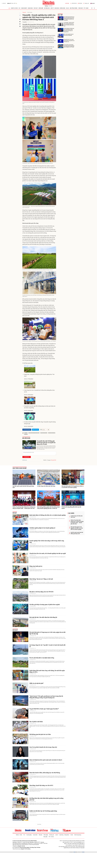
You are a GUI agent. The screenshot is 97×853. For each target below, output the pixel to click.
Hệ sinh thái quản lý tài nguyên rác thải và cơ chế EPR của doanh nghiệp (72, 486)
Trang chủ (24, 12)
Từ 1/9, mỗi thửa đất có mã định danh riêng (41, 658)
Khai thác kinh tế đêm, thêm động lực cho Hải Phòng (44, 772)
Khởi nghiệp (41, 8)
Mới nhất (4, 3)
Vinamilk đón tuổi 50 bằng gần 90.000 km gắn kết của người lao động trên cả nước (46, 442)
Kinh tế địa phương (73, 8)
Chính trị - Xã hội (14, 8)
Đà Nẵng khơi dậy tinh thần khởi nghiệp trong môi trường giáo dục (46, 799)
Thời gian (48, 460)
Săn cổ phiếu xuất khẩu (36, 721)
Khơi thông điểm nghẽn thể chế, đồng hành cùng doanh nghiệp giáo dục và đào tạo (48, 507)
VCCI (19, 8)
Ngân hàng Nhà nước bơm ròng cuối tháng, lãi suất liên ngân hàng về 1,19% (47, 671)
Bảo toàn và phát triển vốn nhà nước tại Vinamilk (68, 35)
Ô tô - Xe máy (86, 8)
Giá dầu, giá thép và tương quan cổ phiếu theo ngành (44, 604)
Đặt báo (80, 3)
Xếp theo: (45, 460)
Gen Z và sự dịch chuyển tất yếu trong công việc (43, 747)
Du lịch (67, 8)
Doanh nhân (30, 8)
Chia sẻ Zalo (36, 429)
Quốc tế (52, 8)
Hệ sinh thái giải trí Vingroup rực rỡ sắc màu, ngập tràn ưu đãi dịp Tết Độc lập (47, 633)
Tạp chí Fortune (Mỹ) (44, 432)
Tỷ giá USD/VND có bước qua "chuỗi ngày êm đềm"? (44, 709)
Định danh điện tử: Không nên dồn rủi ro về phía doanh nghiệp (47, 515)
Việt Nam (25, 434)
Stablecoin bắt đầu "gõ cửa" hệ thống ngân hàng (43, 811)
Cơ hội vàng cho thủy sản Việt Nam (46, 486)
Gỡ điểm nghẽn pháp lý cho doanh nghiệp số (42, 528)
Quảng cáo (87, 3)
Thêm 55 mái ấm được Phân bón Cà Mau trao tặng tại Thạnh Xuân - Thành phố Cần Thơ (24, 507)
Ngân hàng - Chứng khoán (59, 8)
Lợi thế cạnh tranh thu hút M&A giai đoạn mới (23, 486)
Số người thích (53, 460)
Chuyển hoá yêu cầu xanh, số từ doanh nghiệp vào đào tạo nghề (47, 553)
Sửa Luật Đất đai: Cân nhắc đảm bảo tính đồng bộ (43, 617)
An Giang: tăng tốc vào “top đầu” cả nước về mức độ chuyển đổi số (47, 645)
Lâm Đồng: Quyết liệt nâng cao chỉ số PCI (41, 785)
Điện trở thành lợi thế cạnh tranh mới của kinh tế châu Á (45, 760)
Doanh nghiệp (24, 8)
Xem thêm (39, 824)
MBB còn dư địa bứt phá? (36, 683)
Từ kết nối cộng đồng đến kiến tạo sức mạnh (71, 507)
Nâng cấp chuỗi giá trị (35, 566)
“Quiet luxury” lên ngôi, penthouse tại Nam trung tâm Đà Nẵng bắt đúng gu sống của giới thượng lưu (46, 696)
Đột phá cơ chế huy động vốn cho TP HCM (41, 591)
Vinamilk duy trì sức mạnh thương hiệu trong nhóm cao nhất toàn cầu (69, 40)
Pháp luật (36, 8)
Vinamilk (25, 432)
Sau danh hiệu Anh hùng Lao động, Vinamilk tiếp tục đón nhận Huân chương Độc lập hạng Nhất (69, 18)
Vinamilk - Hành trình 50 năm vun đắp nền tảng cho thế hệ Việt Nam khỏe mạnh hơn (69, 24)
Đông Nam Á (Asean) (51, 432)
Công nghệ (80, 8)
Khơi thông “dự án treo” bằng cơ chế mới (41, 579)
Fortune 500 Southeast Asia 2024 (34, 432)
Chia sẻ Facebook (27, 429)
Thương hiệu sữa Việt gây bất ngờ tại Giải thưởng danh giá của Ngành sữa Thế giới (69, 45)
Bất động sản (47, 8)
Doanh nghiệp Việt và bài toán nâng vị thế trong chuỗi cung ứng (46, 541)
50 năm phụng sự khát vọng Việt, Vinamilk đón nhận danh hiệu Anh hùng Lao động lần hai (69, 30)
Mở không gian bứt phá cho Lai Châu (40, 734)
